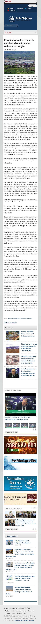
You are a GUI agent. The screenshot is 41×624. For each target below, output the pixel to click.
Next (35, 429)
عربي (32, 5)
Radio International (11, 611)
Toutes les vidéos (11, 432)
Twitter (29, 8)
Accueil (6, 608)
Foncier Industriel (13, 318)
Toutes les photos (11, 529)
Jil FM (7, 613)
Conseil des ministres (25, 318)
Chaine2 (20, 608)
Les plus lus (12, 536)
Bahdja (13, 613)
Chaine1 (13, 608)
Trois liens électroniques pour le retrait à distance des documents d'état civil (25, 578)
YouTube (12, 10)
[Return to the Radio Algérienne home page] (20, 16)
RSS (11, 8)
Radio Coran (22, 611)
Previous (33, 429)
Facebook (20, 8)
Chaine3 (27, 608)
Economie (13, 322)
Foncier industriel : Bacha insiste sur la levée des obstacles (28, 334)
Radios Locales (21, 613)
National (6, 322)
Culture (30, 611)
